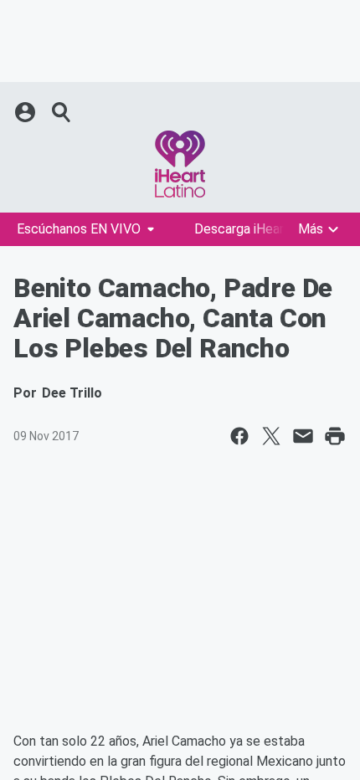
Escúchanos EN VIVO (79, 229)
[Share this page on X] (271, 436)
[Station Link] (180, 164)
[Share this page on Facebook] (239, 436)
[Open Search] (62, 112)
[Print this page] (335, 436)
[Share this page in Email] (303, 436)
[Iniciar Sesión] (27, 112)
